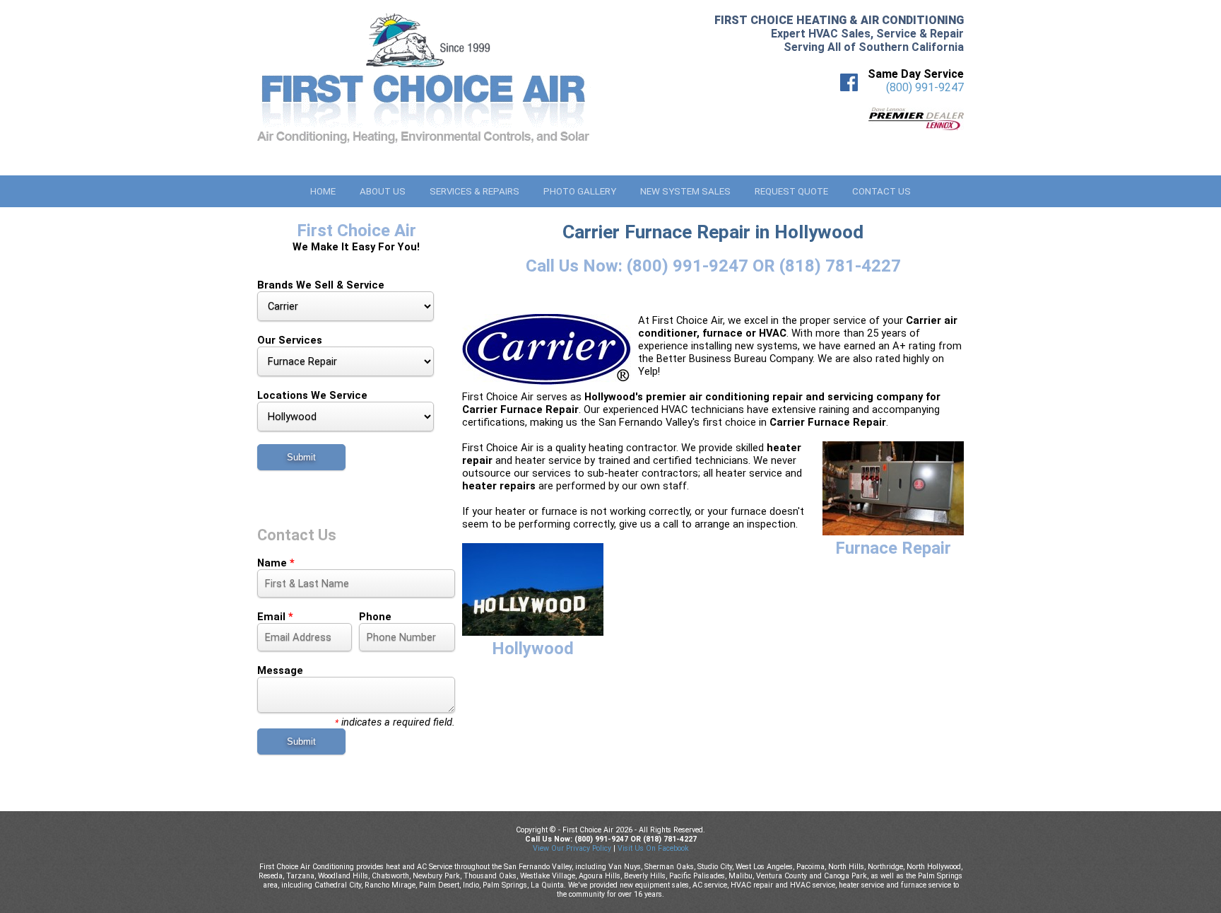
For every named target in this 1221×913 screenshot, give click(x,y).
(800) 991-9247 (925, 87)
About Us (383, 191)
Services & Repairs (474, 191)
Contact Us (881, 191)
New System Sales (685, 191)
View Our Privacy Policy (572, 848)
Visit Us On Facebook (653, 848)
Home (323, 191)
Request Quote (791, 191)
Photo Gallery (579, 191)
